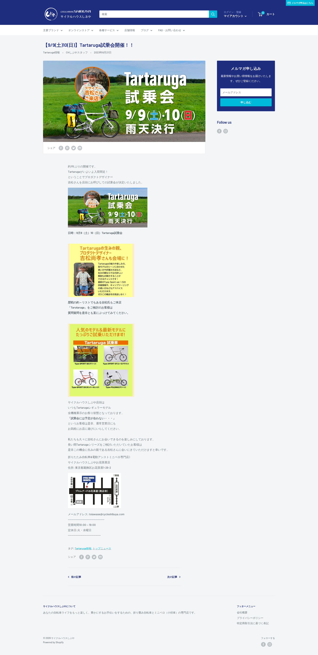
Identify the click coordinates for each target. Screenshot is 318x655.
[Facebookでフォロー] (219, 130)
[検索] (213, 14)
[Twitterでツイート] (73, 147)
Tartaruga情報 (51, 52)
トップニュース (102, 548)
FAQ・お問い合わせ (169, 30)
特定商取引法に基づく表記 (253, 623)
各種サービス (107, 30)
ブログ (145, 30)
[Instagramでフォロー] (225, 130)
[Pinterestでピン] (67, 147)
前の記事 (76, 576)
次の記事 (172, 576)
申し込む (246, 102)
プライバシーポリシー (250, 617)
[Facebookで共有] (61, 147)
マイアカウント (234, 15)
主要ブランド (51, 30)
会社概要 (242, 612)
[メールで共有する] (80, 147)
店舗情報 (129, 30)
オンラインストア (79, 30)
